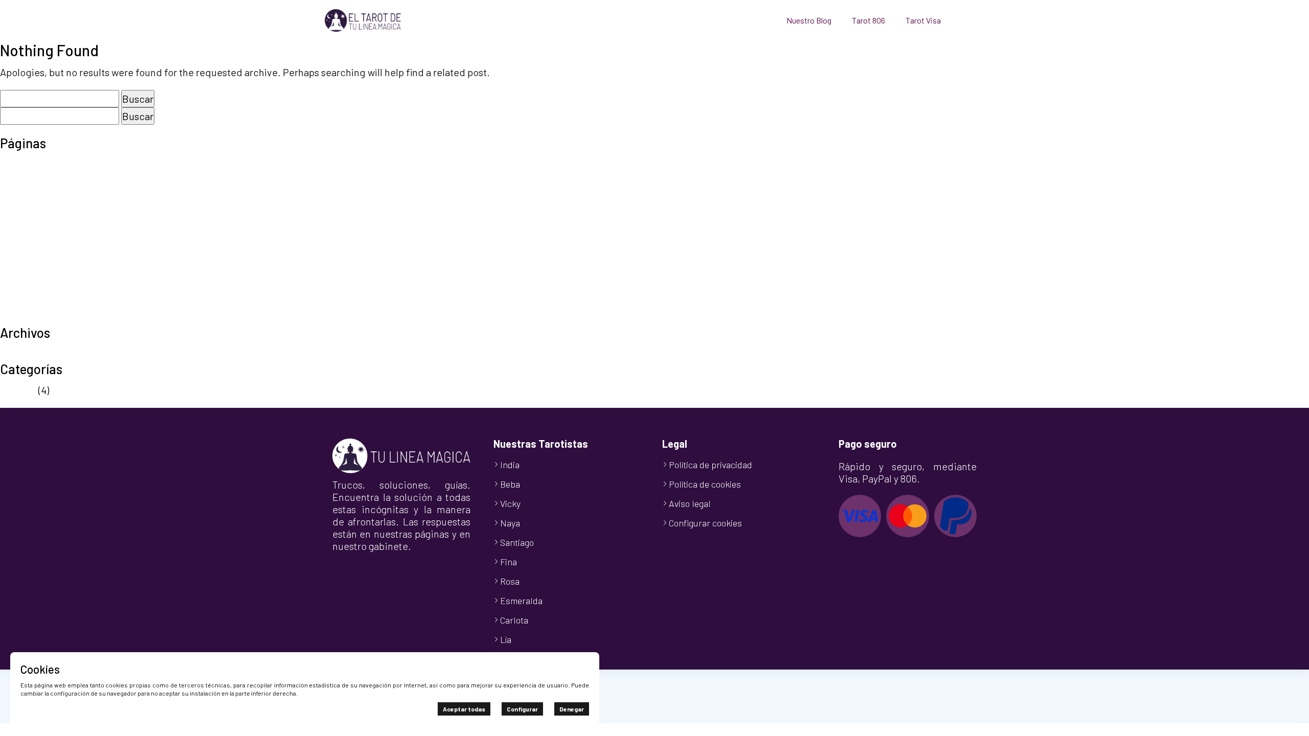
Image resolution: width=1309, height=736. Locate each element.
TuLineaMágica (33, 317)
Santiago (517, 542)
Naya (510, 522)
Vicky (510, 503)
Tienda (15, 301)
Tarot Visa (923, 20)
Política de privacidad (48, 255)
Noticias (18, 390)
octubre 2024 (29, 353)
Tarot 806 (868, 20)
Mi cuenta (21, 209)
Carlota (514, 620)
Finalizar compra (37, 194)
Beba (510, 484)
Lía (505, 639)
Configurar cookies (705, 522)
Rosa (510, 581)
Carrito (15, 179)
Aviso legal (24, 163)
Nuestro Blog (808, 20)
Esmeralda (521, 600)
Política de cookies (42, 240)
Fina (508, 561)
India (510, 464)
